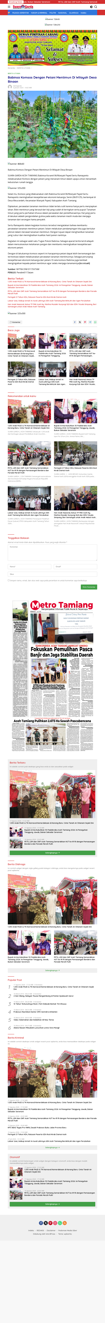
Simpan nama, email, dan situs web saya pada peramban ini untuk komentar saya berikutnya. (48, 580)
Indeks (31, 1230)
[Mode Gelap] (91, 7)
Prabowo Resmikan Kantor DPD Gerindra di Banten (35, 1012)
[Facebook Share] (75, 322)
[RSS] (65, 1223)
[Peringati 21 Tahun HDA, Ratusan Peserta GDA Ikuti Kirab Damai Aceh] (22, 369)
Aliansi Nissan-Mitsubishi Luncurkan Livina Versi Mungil (36, 1028)
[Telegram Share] (90, 322)
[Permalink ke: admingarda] (10, 86)
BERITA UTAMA (14, 73)
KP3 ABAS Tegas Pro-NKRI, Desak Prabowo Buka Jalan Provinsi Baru (37, 1127)
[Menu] (9, 7)
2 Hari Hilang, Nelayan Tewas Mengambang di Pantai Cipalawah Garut (43, 996)
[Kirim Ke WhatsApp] (95, 322)
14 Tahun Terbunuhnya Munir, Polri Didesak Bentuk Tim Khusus (40, 1004)
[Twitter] (46, 1223)
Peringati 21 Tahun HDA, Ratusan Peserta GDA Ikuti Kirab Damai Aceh (37, 297)
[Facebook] (41, 1223)
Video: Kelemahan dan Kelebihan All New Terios (34, 1020)
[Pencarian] (95, 7)
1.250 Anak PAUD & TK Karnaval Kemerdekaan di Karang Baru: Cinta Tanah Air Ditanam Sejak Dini (50, 281)
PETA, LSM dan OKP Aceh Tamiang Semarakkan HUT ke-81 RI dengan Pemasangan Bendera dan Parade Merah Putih (52, 292)
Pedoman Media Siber (67, 1230)
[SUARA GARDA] (23, 7)
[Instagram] (55, 1223)
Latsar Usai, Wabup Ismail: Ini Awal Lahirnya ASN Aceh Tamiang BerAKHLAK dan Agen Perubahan (49, 301)
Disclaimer (51, 1230)
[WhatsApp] (60, 1223)
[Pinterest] (50, 1223)
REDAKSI (40, 1230)
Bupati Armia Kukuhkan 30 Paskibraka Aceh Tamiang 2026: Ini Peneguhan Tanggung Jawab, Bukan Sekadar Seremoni (50, 286)
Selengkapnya (51, 853)
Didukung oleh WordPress (44, 1234)
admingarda (17, 86)
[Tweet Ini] (80, 322)
